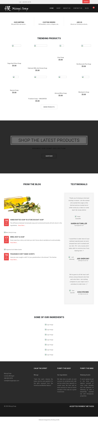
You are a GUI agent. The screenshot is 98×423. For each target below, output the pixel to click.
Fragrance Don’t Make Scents (22, 254)
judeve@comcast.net (83, 260)
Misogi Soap (12, 406)
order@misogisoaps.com (11, 380)
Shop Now (49, 156)
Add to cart (13, 58)
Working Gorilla (55, 420)
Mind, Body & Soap (17, 237)
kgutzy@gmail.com (79, 225)
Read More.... (22, 225)
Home (52, 8)
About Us (66, 8)
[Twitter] (8, 384)
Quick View (9, 47)
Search (86, 1)
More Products (49, 107)
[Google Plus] (12, 384)
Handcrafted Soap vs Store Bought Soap (27, 220)
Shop (58, 8)
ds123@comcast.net (83, 294)
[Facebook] (5, 384)
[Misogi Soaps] (17, 8)
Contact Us (77, 8)
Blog (87, 8)
